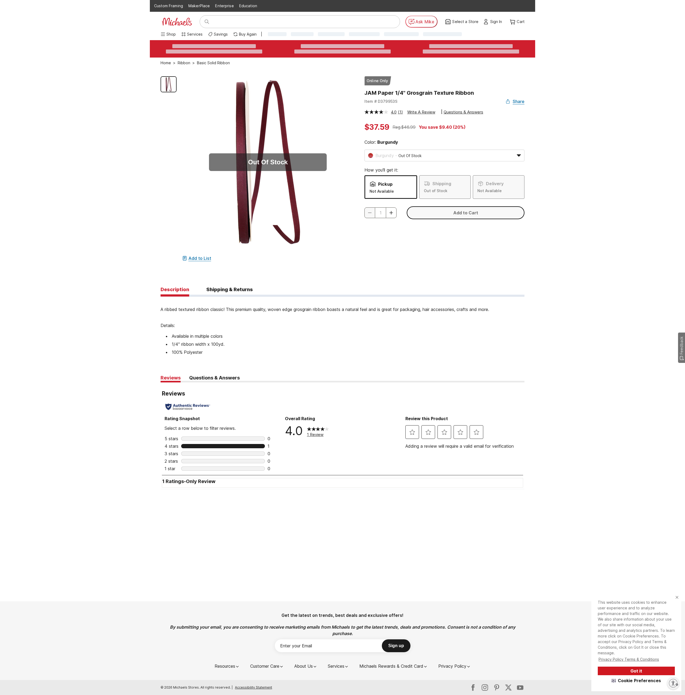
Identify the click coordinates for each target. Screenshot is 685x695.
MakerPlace (199, 5)
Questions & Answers (463, 112)
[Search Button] (207, 21)
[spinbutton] (380, 212)
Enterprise (224, 5)
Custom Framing (168, 5)
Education (248, 5)
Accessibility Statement (253, 687)
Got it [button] (636, 671)
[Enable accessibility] (673, 683)
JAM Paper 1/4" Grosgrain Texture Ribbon (419, 93)
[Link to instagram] (485, 687)
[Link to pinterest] (496, 687)
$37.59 (376, 127)
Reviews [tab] (171, 378)
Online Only (377, 80)
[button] (636, 680)
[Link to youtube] (520, 687)
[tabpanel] (342, 326)
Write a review (421, 112)
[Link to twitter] (508, 687)
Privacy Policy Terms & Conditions (629, 659)
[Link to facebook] (473, 687)
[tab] (175, 290)
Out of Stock (435, 190)
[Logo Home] (177, 21)
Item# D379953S (380, 101)
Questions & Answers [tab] (214, 378)
